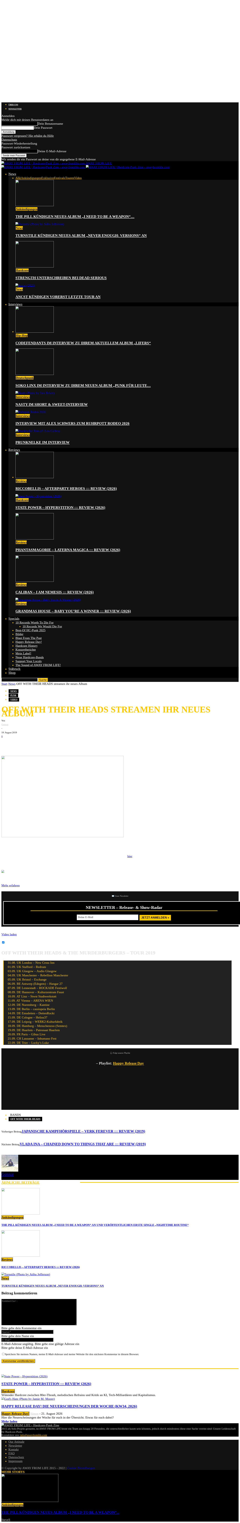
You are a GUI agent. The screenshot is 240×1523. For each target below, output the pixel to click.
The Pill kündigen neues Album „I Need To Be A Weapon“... (60, 1512)
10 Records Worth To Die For (34, 622)
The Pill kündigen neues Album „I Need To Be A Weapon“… (74, 216)
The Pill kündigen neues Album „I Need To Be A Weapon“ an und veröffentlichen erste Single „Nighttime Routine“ (95, 1224)
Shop (12, 672)
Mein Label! (23, 653)
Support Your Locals (28, 661)
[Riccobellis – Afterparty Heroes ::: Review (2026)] (34, 477)
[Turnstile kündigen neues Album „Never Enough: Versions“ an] (39, 224)
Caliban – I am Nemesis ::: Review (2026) (54, 592)
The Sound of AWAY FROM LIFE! (38, 665)
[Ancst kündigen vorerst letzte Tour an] (25, 285)
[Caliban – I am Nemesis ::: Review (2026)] (34, 580)
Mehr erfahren (10, 885)
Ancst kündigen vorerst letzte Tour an (57, 297)
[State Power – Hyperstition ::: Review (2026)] (38, 496)
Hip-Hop (22, 335)
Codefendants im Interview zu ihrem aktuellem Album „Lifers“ (83, 343)
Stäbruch (14, 669)
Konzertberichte (25, 649)
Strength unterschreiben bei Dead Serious (61, 278)
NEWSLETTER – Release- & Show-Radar (124, 907)
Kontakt (13, 1449)
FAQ (11, 1453)
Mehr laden (9, 1421)
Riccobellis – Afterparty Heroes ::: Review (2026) (66, 488)
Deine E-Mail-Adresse (52, 151)
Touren (69, 178)
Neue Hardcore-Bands (29, 657)
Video (78, 178)
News (12, 174)
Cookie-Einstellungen (81, 1468)
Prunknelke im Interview (42, 442)
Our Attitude (16, 1441)
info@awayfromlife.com (33, 1435)
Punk (13, 695)
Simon (34, 1413)
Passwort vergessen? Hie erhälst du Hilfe (27, 135)
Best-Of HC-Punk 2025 (30, 630)
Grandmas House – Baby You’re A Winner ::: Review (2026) (73, 611)
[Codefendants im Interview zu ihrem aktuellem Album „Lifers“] (34, 331)
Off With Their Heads (25, 1119)
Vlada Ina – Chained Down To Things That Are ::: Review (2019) (83, 1144)
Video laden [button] (9, 934)
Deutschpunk (25, 377)
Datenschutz (9, 139)
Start (4, 684)
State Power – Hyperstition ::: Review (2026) (60, 507)
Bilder (19, 634)
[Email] (17, 744)
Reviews (14, 450)
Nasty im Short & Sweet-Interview (51, 404)
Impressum (15, 1461)
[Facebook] (6, 744)
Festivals (59, 178)
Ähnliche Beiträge (20, 1182)
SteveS (5, 1519)
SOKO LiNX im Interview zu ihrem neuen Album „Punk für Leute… (83, 385)
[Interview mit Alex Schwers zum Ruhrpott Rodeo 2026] (30, 412)
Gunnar (4, 724)
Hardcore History (26, 645)
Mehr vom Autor (60, 1182)
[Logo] (43, 167)
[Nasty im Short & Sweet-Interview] (34, 393)
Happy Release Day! (28, 642)
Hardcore (22, 270)
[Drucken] (38, 744)
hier (129, 856)
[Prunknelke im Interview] (37, 431)
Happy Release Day (128, 1063)
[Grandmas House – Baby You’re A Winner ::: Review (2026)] (48, 599)
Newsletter (15, 109)
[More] (62, 743)
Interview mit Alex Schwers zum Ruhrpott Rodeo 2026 (72, 423)
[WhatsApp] (27, 744)
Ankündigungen (31, 178)
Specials (13, 618)
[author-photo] (9, 1170)
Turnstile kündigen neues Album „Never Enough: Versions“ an (81, 235)
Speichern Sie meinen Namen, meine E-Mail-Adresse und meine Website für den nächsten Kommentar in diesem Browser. (72, 1354)
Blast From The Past (28, 638)
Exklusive (47, 178)
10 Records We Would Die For (42, 626)
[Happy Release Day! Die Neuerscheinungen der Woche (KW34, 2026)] (28, 1399)
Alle (18, 178)
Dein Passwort (43, 127)
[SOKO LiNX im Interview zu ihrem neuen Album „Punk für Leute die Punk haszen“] (34, 374)
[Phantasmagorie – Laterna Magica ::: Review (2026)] (34, 538)
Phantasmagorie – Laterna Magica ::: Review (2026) (67, 550)
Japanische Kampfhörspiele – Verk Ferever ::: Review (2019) (83, 1131)
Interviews (15, 304)
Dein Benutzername (50, 123)
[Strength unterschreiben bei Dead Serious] (34, 266)
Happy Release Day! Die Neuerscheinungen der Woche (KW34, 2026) (69, 1406)
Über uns (13, 105)
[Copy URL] (49, 744)
